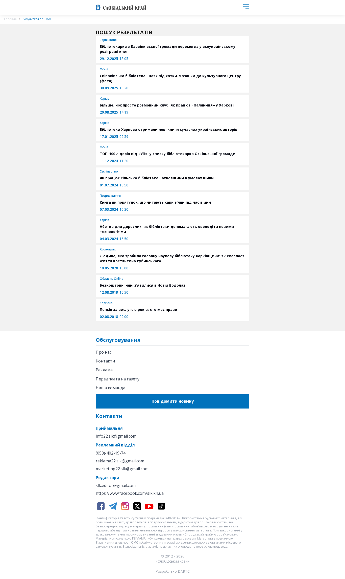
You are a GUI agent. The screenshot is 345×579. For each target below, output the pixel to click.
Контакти (105, 361)
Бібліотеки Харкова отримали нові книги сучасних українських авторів (168, 129)
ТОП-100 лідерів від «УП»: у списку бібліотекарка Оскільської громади (167, 153)
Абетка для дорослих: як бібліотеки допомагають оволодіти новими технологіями (167, 229)
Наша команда (110, 388)
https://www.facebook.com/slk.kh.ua (130, 493)
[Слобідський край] (121, 7)
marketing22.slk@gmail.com (122, 468)
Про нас (103, 352)
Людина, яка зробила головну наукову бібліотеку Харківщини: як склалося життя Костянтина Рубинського (172, 258)
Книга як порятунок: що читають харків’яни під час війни (155, 202)
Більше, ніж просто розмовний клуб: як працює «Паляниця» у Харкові (167, 105)
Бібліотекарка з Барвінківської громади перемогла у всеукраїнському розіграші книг (167, 49)
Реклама (104, 370)
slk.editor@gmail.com (116, 485)
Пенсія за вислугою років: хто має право (138, 309)
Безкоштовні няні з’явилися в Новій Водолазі (143, 285)
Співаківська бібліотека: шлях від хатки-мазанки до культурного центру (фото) (170, 78)
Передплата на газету (117, 379)
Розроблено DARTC (173, 571)
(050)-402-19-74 (111, 453)
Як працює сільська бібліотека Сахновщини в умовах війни (157, 178)
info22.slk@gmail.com (116, 436)
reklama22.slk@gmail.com (120, 461)
